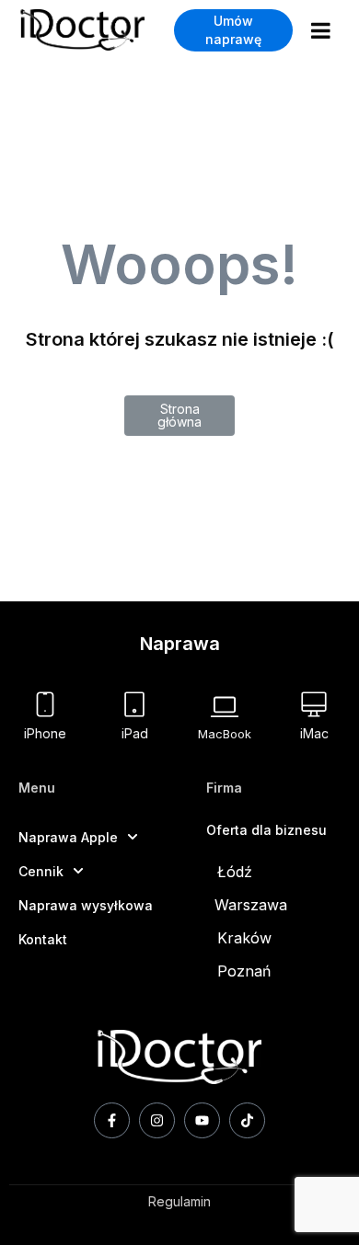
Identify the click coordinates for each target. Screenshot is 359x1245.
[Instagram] (157, 1120)
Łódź (234, 871)
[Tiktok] (247, 1120)
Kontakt (42, 939)
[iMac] (314, 704)
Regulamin (179, 1201)
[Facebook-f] (112, 1120)
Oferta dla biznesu (266, 830)
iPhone (45, 733)
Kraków (244, 938)
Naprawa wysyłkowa (85, 905)
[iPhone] (45, 704)
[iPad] (134, 704)
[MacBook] (224, 706)
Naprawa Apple (68, 837)
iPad (135, 733)
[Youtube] (202, 1120)
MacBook (224, 733)
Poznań (244, 971)
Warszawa (250, 905)
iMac (314, 733)
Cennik (41, 871)
